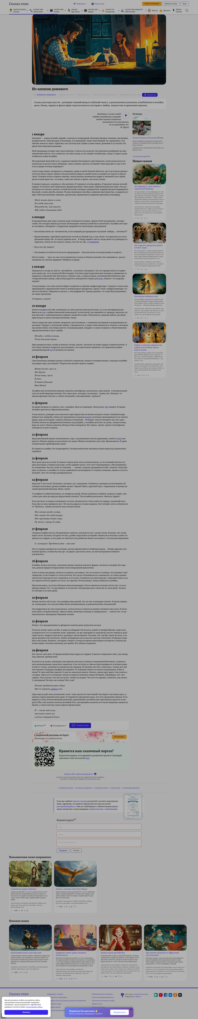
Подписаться (119, 1012)
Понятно (26, 1012)
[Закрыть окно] (131, 1009)
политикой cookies (34, 1007)
